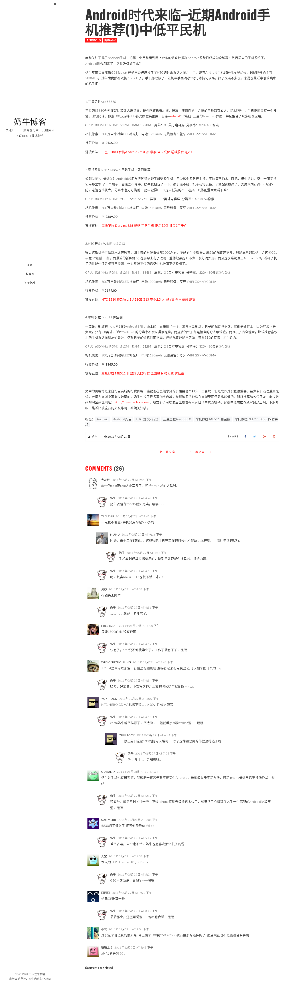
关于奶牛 (30, 283)
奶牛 (113, 498)
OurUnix (108, 771)
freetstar (109, 625)
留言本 (30, 274)
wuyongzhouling (116, 662)
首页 (30, 265)
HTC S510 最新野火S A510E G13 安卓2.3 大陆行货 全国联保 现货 (148, 299)
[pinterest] (274, 436)
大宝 (104, 856)
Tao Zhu (107, 516)
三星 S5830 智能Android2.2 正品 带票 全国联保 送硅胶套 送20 (146, 152)
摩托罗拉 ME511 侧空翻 (213, 419)
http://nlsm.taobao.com (131, 402)
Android (94, 40)
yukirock (109, 698)
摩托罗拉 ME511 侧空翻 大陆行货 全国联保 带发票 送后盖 (142, 373)
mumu (115, 534)
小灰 (104, 929)
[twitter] (254, 436)
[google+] (264, 436)
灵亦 (104, 589)
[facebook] (245, 436)
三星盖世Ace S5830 (177, 419)
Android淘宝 (122, 419)
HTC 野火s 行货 (147, 419)
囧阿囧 (105, 892)
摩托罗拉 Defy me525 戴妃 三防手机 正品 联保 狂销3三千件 (144, 225)
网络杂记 (110, 40)
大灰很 (105, 479)
